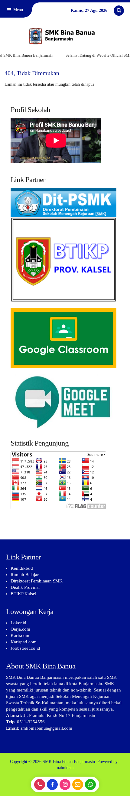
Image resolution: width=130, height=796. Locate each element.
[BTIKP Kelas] (65, 248)
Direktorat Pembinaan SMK (37, 581)
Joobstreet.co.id (25, 648)
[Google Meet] (65, 401)
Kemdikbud (22, 568)
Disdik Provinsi (25, 587)
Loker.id (18, 622)
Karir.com (20, 635)
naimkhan (65, 767)
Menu (17, 10)
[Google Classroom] (65, 338)
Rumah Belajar (25, 574)
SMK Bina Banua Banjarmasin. (69, 761)
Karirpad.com (24, 641)
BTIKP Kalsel (23, 593)
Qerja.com (20, 629)
